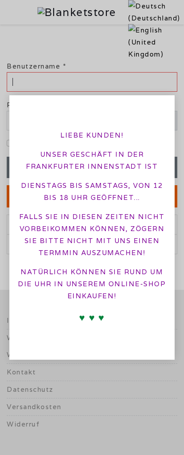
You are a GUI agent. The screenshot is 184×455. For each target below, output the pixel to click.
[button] (160, 107)
